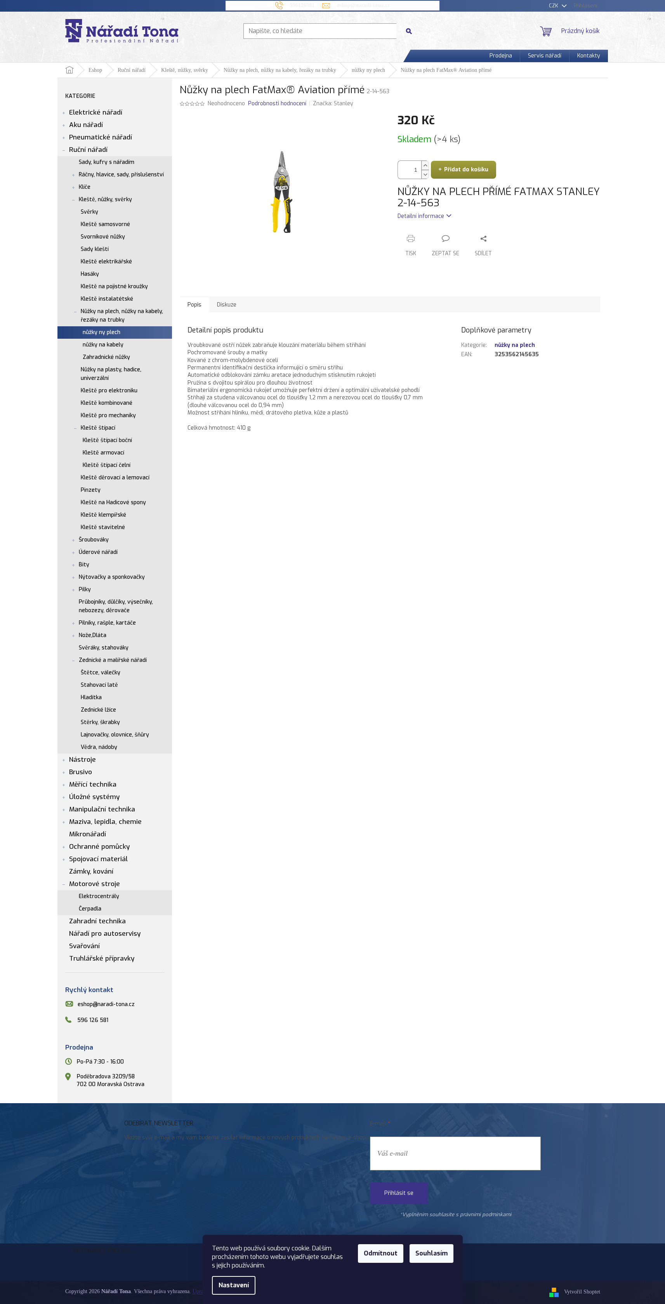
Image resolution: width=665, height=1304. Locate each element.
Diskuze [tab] (226, 304)
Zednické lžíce (98, 710)
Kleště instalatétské (107, 299)
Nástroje (82, 759)
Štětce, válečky (100, 672)
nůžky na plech (515, 345)
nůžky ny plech (101, 332)
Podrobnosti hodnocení (277, 103)
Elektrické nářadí (95, 112)
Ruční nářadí (88, 149)
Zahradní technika (97, 921)
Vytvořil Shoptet (582, 1292)
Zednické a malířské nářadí (113, 660)
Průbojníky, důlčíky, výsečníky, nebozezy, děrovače (116, 606)
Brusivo (80, 772)
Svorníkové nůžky (103, 236)
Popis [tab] (194, 304)
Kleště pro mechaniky (108, 415)
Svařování (84, 946)
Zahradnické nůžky (106, 357)
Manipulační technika (102, 809)
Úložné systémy (94, 796)
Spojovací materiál (98, 859)
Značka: (333, 103)
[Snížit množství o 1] (425, 174)
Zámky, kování (91, 871)
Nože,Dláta (92, 635)
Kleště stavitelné (103, 527)
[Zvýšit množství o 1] (425, 165)
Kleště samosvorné (105, 224)
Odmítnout (381, 1253)
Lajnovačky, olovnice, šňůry (115, 734)
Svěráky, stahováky (103, 647)
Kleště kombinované (106, 403)
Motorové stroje (94, 883)
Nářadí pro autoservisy (105, 933)
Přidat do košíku (466, 169)
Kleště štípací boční (107, 440)
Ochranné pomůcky (99, 846)
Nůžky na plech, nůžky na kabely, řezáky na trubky (122, 316)
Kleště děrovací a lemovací (115, 477)
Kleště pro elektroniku (109, 390)
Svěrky (89, 212)
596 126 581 (92, 1020)
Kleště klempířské (103, 515)
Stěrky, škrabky (100, 722)
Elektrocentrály (99, 896)
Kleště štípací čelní (106, 465)
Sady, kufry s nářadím (106, 162)
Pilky (85, 589)
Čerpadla (90, 908)
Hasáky (90, 274)
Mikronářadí (87, 834)
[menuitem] (501, 56)
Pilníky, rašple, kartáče (107, 623)
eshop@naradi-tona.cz (106, 1004)
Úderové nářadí (98, 552)
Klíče (84, 187)
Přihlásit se (398, 1193)
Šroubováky (94, 539)
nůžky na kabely (103, 344)
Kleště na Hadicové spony (113, 502)
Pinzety (91, 490)
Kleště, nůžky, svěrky (105, 199)
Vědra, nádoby (99, 747)
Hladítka (91, 697)
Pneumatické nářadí (100, 137)
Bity (84, 564)
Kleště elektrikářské (106, 261)
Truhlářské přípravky (101, 958)
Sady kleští (95, 249)
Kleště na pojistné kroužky (114, 286)
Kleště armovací (103, 452)
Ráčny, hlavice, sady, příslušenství (121, 174)
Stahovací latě (99, 685)
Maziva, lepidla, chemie (105, 821)
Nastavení (234, 1285)
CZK (554, 5)
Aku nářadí (86, 124)
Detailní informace (421, 216)
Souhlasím (431, 1253)
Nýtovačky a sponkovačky (112, 577)
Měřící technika (92, 784)
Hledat (412, 31)
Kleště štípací (98, 428)
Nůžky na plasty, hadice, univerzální (111, 374)
